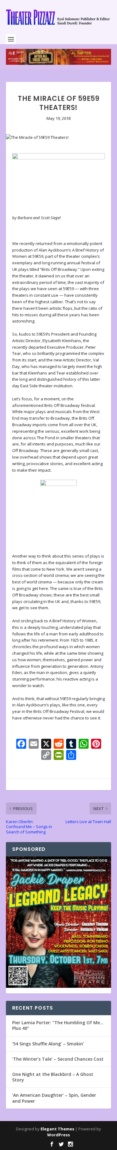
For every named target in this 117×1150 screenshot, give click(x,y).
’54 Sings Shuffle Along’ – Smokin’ (48, 1044)
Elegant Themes (57, 1129)
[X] (46, 744)
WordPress (58, 1135)
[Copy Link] (46, 755)
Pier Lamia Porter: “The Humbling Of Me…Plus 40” (58, 1025)
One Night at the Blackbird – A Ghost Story (52, 1077)
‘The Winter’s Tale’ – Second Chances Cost (58, 1059)
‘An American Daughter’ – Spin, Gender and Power (54, 1098)
